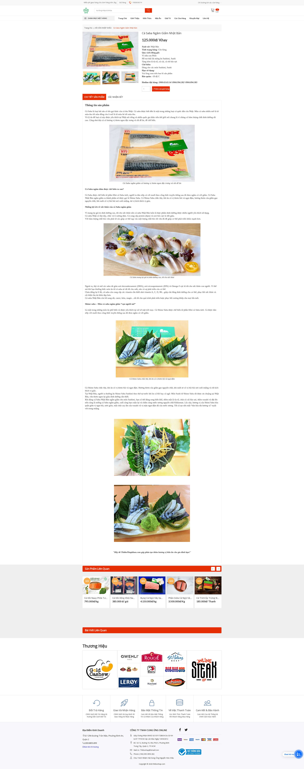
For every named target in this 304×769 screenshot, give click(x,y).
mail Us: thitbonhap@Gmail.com (146, 750)
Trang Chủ (122, 18)
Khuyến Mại (194, 18)
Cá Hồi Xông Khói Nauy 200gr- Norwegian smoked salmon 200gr (124, 598)
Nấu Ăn (158, 18)
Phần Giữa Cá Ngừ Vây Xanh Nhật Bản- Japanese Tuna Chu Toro (180, 598)
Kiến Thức (147, 18)
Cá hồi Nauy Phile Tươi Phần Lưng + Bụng (96, 598)
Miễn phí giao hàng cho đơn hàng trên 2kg (100, 2)
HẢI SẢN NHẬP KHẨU (103, 28)
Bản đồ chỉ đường (91, 747)
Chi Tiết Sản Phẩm (94, 97)
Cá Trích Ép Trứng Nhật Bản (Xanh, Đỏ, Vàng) (208, 598)
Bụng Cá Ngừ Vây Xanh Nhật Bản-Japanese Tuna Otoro (152, 598)
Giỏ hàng (122, 2)
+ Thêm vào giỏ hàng (160, 89)
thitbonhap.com (159, 764)
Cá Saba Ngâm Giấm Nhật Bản (125, 28)
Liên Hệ (206, 18)
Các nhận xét (115, 97)
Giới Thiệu (134, 18)
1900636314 (137, 2)
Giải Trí (168, 18)
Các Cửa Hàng (180, 18)
